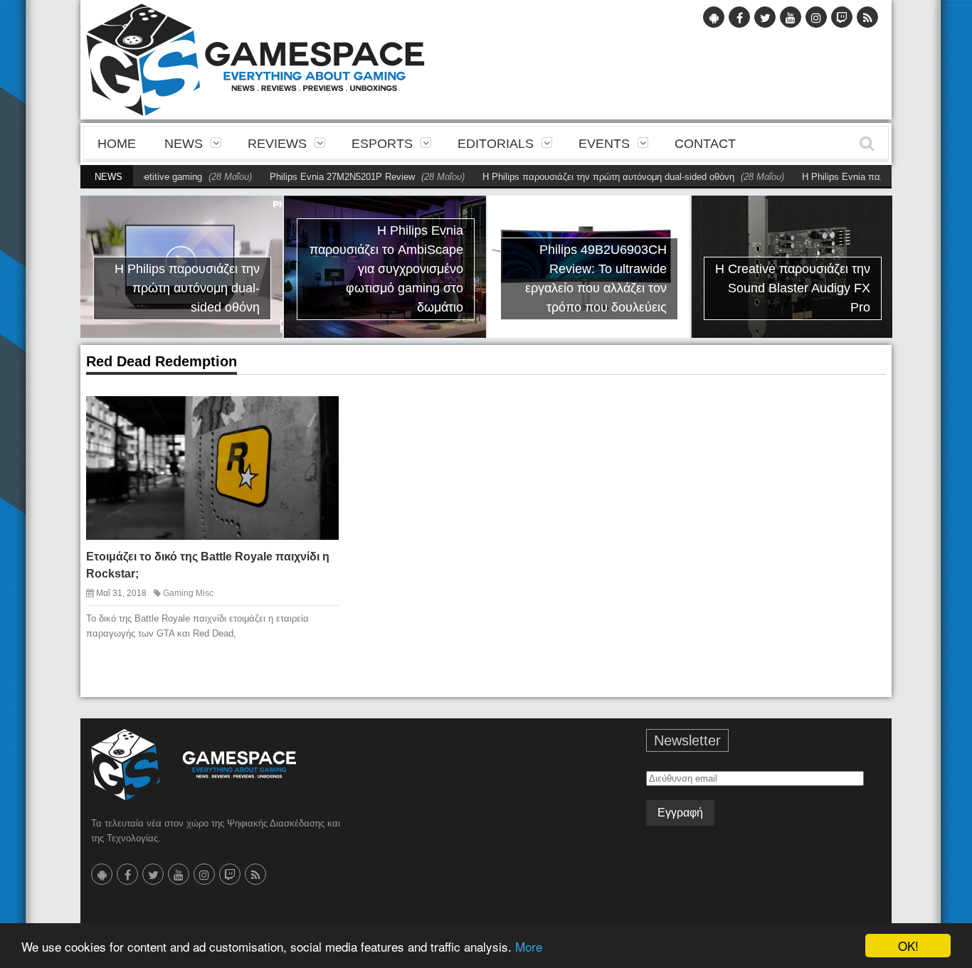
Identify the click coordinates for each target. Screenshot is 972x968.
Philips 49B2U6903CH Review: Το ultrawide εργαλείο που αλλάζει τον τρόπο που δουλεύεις (596, 278)
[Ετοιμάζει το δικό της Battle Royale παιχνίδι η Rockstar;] (315, 418)
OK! (908, 945)
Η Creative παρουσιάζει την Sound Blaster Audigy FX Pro (792, 288)
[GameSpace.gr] (193, 764)
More (528, 946)
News (183, 144)
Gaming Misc (188, 593)
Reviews (277, 144)
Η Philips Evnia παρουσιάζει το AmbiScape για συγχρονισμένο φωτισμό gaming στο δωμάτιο (386, 268)
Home (116, 144)
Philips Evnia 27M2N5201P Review (316, 176)
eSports (382, 144)
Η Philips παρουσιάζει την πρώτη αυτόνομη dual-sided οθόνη (583, 176)
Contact (705, 144)
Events (604, 144)
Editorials (496, 144)
